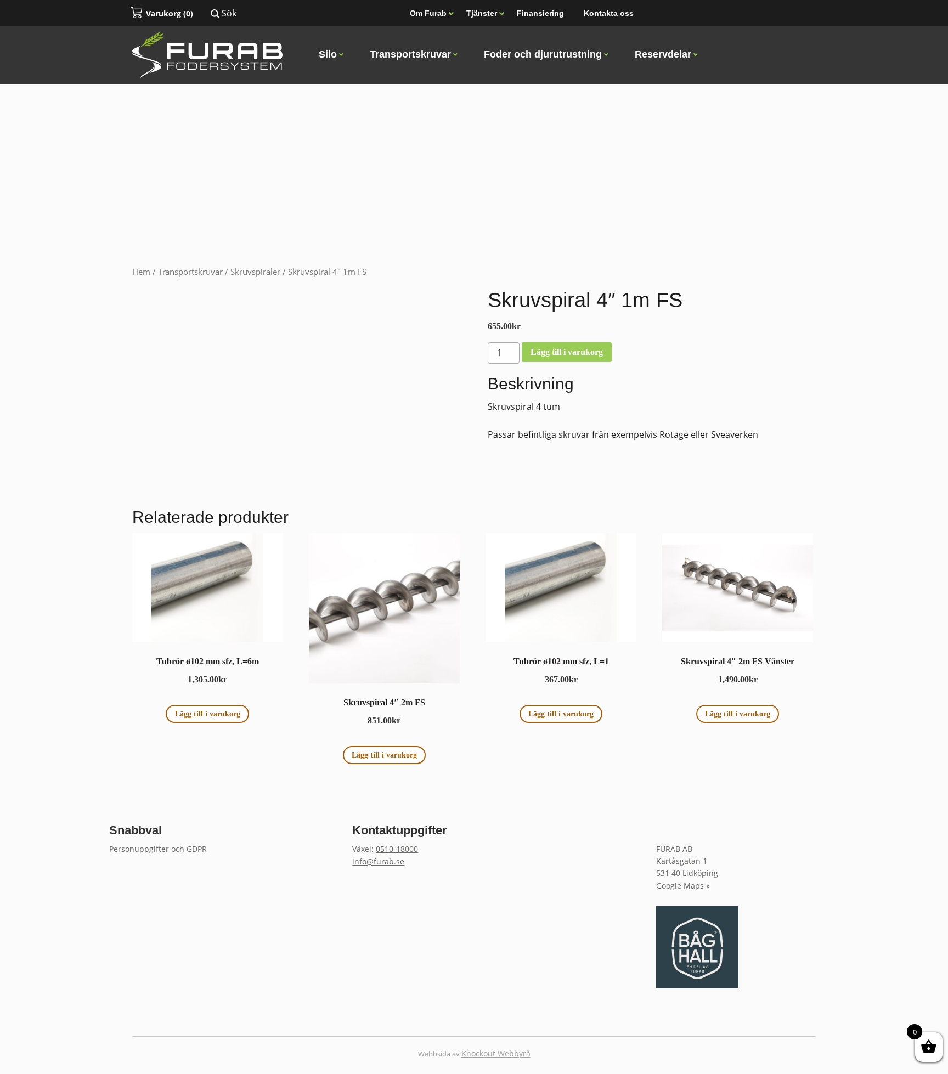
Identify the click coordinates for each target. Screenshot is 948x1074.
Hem (141, 271)
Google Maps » (683, 885)
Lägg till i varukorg (567, 352)
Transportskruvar (190, 271)
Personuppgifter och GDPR (158, 849)
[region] (474, 133)
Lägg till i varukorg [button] (207, 713)
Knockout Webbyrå (496, 1053)
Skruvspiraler (255, 271)
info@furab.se (378, 861)
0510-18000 (397, 849)
